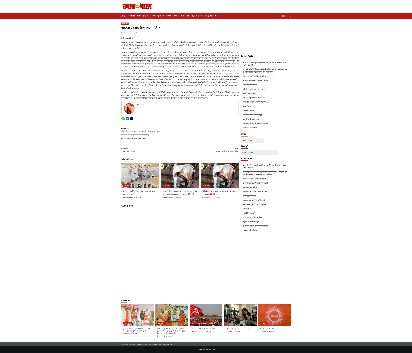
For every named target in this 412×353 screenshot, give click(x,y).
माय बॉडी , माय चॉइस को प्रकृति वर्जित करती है (255, 80)
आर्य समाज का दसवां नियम (250, 85)
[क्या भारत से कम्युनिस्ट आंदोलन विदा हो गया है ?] (206, 315)
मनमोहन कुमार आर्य (128, 197)
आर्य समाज (263, 323)
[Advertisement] (266, 37)
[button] (289, 15)
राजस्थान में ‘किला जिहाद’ (250, 128)
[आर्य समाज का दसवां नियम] (274, 315)
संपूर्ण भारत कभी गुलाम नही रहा (202, 15)
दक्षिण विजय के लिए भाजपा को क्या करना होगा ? (255, 89)
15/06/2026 (169, 336)
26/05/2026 (237, 332)
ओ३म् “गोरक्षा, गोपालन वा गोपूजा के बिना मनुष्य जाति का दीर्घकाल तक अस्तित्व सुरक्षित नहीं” (180, 193)
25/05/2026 (272, 332)
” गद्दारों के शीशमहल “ (249, 110)
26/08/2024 (178, 197)
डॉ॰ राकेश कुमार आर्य (197, 332)
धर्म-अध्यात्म (167, 15)
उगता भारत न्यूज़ (127, 323)
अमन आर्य (125, 33)
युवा (227, 323)
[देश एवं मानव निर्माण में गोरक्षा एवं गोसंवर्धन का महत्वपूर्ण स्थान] (140, 175)
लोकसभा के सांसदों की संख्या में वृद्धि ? (253, 115)
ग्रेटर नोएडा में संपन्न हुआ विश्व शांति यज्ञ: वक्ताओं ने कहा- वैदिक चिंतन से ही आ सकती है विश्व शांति (264, 64)
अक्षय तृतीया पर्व (247, 106)
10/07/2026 (134, 334)
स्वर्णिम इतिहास (156, 15)
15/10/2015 (133, 33)
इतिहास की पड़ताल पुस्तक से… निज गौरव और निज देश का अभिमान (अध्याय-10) (142, 131)
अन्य (216, 15)
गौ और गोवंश (185, 15)
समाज (176, 15)
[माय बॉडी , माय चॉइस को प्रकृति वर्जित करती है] (240, 315)
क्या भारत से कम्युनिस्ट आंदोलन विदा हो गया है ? (133, 138)
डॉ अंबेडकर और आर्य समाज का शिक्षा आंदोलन (255, 123)
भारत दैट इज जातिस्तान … (250, 93)
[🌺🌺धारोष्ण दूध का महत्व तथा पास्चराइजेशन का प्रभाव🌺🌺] (220, 175)
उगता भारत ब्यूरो (207, 197)
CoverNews (201, 349)
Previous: (128, 149)
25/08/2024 (217, 197)
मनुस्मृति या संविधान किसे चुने (251, 119)
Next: (227, 149)
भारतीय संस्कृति (142, 15)
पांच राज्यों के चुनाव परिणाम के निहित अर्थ (254, 98)
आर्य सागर (229, 332)
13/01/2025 (138, 197)
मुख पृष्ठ (123, 15)
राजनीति (132, 15)
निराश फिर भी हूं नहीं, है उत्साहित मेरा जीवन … (255, 102)
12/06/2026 (208, 332)
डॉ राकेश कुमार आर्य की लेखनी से (199, 323)
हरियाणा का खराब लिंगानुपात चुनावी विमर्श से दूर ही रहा (135, 135)
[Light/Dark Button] (283, 16)
